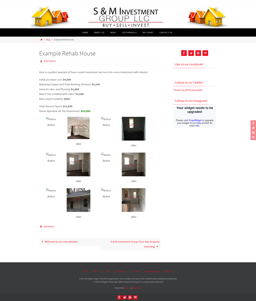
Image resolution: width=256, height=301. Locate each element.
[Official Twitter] (253, 128)
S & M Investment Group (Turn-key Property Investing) (135, 244)
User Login (168, 271)
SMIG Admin (50, 60)
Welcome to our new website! (61, 241)
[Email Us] (253, 137)
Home (85, 271)
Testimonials (121, 271)
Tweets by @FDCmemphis (187, 90)
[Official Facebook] (253, 123)
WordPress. (137, 288)
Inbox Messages (152, 271)
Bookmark (49, 226)
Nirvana (127, 288)
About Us (96, 271)
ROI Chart (135, 271)
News (107, 271)
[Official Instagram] (253, 132)
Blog (48, 39)
